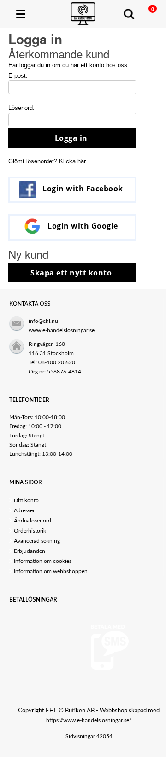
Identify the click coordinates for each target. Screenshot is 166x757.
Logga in (71, 138)
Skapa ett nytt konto (71, 273)
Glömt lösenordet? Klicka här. (47, 161)
